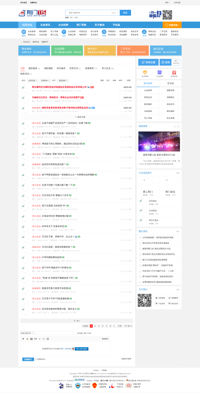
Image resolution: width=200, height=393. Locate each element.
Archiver (96, 370)
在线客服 (161, 298)
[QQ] (79, 381)
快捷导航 (173, 25)
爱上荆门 (148, 191)
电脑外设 (152, 35)
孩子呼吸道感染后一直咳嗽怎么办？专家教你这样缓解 (68, 174)
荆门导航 (81, 25)
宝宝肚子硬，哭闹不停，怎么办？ (58, 236)
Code (43, 338)
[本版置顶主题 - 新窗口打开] (93, 108)
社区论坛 (27, 25)
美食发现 (134, 35)
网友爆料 (43, 31)
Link (35, 338)
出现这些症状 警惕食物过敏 (55, 216)
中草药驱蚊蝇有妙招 (51, 257)
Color (27, 338)
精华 (120, 80)
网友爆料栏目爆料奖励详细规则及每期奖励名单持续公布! (59, 87)
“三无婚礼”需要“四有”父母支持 (57, 154)
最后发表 (62, 81)
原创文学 (134, 31)
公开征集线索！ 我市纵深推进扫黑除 (157, 238)
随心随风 (64, 282)
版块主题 (81, 117)
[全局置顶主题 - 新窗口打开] (92, 87)
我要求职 (170, 90)
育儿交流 (108, 68)
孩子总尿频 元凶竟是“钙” (54, 205)
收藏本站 (33, 3)
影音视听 (123, 31)
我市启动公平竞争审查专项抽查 (155, 243)
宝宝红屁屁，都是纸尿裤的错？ (57, 247)
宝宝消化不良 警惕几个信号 (55, 195)
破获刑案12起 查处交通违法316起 (159, 155)
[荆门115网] (32, 13)
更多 (178, 173)
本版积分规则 (126, 359)
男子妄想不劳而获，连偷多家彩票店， (158, 276)
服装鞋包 (175, 31)
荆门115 (65, 101)
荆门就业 (170, 191)
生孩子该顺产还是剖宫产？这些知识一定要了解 (65, 123)
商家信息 (152, 31)
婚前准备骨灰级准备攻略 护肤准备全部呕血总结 (65, 108)
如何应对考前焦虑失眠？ (54, 164)
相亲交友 (36, 42)
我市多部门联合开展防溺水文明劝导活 (158, 254)
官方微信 (99, 25)
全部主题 (31, 81)
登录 (166, 3)
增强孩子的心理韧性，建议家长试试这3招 (62, 144)
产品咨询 (161, 304)
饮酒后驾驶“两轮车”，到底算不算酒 (157, 265)
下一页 (127, 326)
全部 (22, 68)
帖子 (114, 13)
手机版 (116, 25)
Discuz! (60, 381)
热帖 (114, 80)
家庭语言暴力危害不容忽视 (55, 288)
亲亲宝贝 (75, 68)
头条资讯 (45, 25)
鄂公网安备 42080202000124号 (139, 381)
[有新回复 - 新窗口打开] (89, 123)
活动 (76, 17)
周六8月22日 (176, 62)
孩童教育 (91, 68)
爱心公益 (54, 35)
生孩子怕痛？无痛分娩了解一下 (57, 185)
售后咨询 (174, 304)
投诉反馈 (112, 35)
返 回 (86, 326)
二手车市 (125, 48)
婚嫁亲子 (45, 42)
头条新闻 (32, 31)
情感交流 (32, 35)
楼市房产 (92, 48)
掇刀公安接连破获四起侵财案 (154, 260)
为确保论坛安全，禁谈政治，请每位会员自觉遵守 (56, 97)
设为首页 (23, 3)
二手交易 (163, 31)
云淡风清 (153, 211)
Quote (39, 338)
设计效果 (94, 31)
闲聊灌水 (112, 31)
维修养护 (83, 35)
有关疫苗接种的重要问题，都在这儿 (59, 309)
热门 (108, 80)
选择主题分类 (26, 333)
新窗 (128, 80)
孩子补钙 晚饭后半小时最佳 (55, 267)
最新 (102, 80)
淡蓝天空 (64, 147)
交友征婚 (43, 35)
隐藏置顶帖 (128, 87)
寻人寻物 (54, 31)
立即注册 (177, 3)
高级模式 (105, 339)
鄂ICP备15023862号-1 (117, 381)
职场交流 (83, 31)
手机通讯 (175, 35)
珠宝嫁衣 (61, 68)
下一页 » (77, 321)
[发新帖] (148, 62)
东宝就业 (153, 201)
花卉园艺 (94, 35)
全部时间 (44, 81)
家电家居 (163, 35)
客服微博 (174, 298)
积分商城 (170, 118)
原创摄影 (123, 35)
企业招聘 (63, 25)
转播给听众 (41, 359)
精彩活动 (26, 74)
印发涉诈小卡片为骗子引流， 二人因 (157, 271)
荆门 (71, 17)
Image (31, 338)
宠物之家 (72, 35)
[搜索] (125, 12)
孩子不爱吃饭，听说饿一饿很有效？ (59, 133)
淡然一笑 (64, 158)
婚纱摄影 (48, 68)
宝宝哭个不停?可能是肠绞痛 (55, 298)
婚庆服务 (34, 68)
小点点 (61, 230)
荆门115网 (19, 42)
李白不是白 (65, 91)
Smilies (47, 338)
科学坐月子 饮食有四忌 (53, 226)
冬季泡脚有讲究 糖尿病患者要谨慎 (157, 282)
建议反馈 (158, 48)
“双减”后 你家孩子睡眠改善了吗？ (58, 278)
